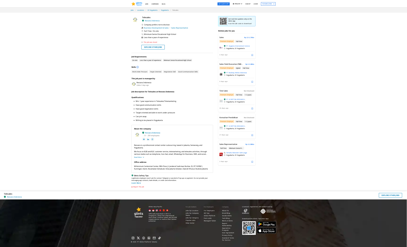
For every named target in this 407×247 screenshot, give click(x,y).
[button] (143, 21)
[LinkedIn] (149, 238)
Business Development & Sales (156, 28)
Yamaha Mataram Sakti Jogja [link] (236, 153)
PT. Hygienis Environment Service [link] (238, 46)
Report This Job (138, 187)
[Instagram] (133, 238)
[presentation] (136, 4)
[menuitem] (237, 4)
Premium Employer (226, 41)
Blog (163, 4)
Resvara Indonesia (152, 20)
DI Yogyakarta (152, 10)
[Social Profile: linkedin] (148, 139)
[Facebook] (143, 238)
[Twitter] (138, 238)
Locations (140, 10)
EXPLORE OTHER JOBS (153, 47)
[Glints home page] (136, 4)
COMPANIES (155, 4)
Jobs (146, 4)
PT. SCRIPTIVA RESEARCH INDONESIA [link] (235, 99)
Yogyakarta (165, 10)
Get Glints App (224, 4)
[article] (236, 46)
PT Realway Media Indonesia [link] (236, 73)
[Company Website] (143, 139)
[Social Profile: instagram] (152, 139)
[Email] (154, 238)
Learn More (136, 183)
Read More (138, 157)
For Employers (267, 4)
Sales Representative (179, 28)
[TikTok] (159, 238)
